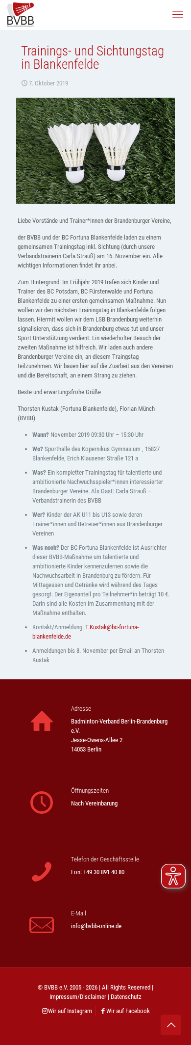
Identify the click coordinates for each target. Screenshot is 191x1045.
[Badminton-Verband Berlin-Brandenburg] (20, 14)
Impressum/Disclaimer (77, 996)
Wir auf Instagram (70, 1011)
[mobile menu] (177, 14)
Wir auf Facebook (128, 1011)
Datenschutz (126, 996)
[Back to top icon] (171, 1025)
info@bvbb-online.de (96, 926)
